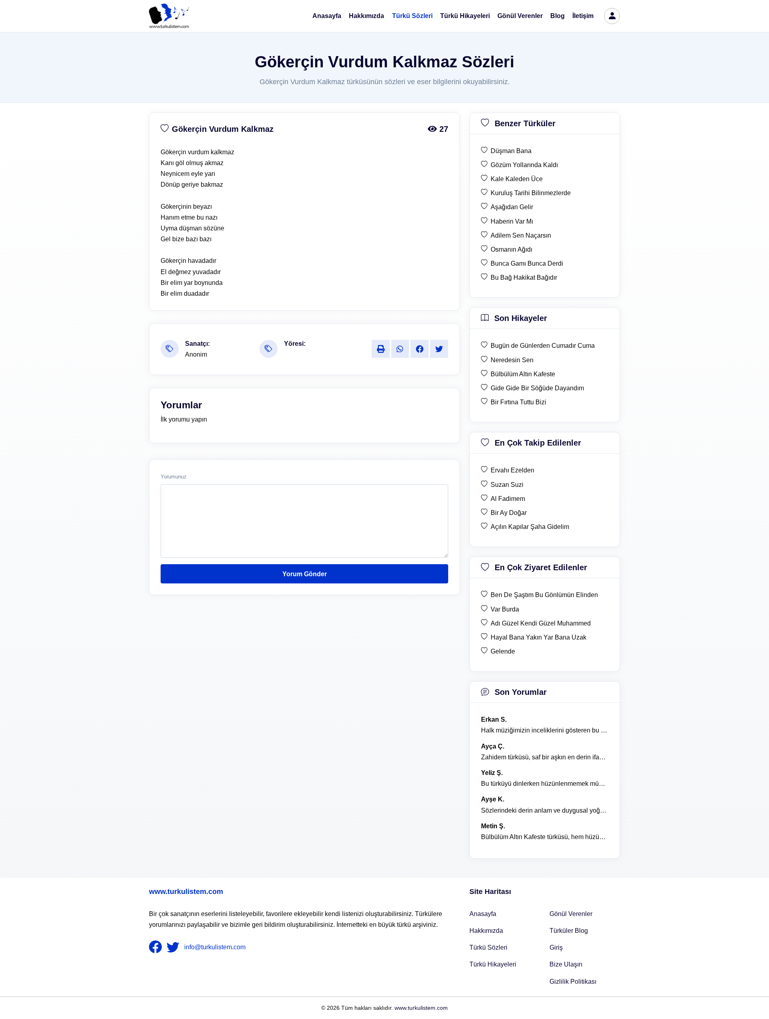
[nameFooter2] (175, 947)
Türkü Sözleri (412, 15)
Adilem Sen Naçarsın (521, 235)
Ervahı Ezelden (512, 470)
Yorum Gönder (304, 574)
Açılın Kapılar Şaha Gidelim (530, 526)
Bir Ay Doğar (509, 512)
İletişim (583, 15)
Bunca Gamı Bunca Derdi (527, 263)
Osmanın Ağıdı (511, 249)
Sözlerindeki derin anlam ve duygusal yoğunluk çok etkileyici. (544, 810)
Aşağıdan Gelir (512, 207)
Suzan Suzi (507, 484)
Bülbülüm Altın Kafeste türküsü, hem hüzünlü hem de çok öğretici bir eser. (544, 836)
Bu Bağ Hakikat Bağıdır (524, 277)
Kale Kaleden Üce (517, 179)
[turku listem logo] (169, 16)
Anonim (196, 354)
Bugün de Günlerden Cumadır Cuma (543, 345)
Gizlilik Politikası (573, 981)
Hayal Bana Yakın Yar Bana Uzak (538, 637)
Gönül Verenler (520, 15)
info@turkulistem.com (215, 947)
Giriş (556, 947)
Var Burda (505, 609)
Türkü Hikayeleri (465, 15)
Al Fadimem (508, 498)
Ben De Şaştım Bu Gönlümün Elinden (544, 594)
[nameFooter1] (157, 947)
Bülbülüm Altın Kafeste (523, 374)
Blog (557, 15)
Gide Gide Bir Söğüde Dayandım (537, 388)
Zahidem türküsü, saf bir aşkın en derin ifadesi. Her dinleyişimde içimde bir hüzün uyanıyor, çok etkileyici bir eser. (544, 757)
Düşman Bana (511, 150)
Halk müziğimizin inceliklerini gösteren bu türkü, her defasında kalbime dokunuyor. (544, 730)
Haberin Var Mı (512, 221)
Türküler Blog (569, 930)
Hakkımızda (366, 15)
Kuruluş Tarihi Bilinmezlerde (531, 193)
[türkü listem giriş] (612, 16)
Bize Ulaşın (566, 964)
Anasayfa (326, 15)
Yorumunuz (174, 477)
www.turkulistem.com (186, 892)
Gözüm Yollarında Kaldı (524, 164)
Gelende (503, 651)
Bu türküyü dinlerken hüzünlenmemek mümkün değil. (544, 783)
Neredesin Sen (512, 360)
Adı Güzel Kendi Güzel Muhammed (541, 623)
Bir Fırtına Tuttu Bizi (518, 402)
